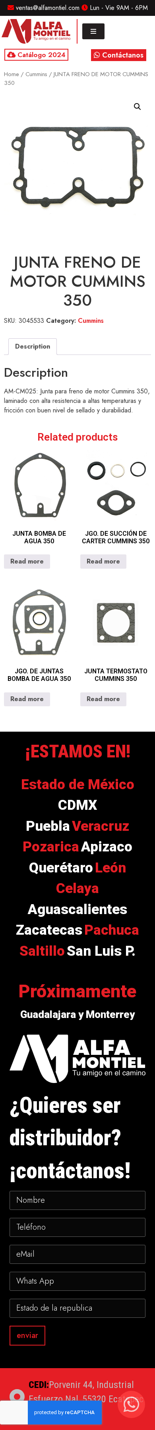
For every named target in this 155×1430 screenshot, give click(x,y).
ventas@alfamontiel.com (46, 7)
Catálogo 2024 (40, 54)
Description (32, 346)
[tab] (32, 346)
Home (11, 74)
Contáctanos (121, 55)
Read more (27, 561)
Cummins (36, 74)
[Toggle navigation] (93, 31)
